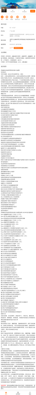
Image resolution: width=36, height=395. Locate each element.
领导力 (12, 39)
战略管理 (16, 39)
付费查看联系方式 (18, 48)
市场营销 (28, 39)
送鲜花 (32, 11)
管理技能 (22, 39)
